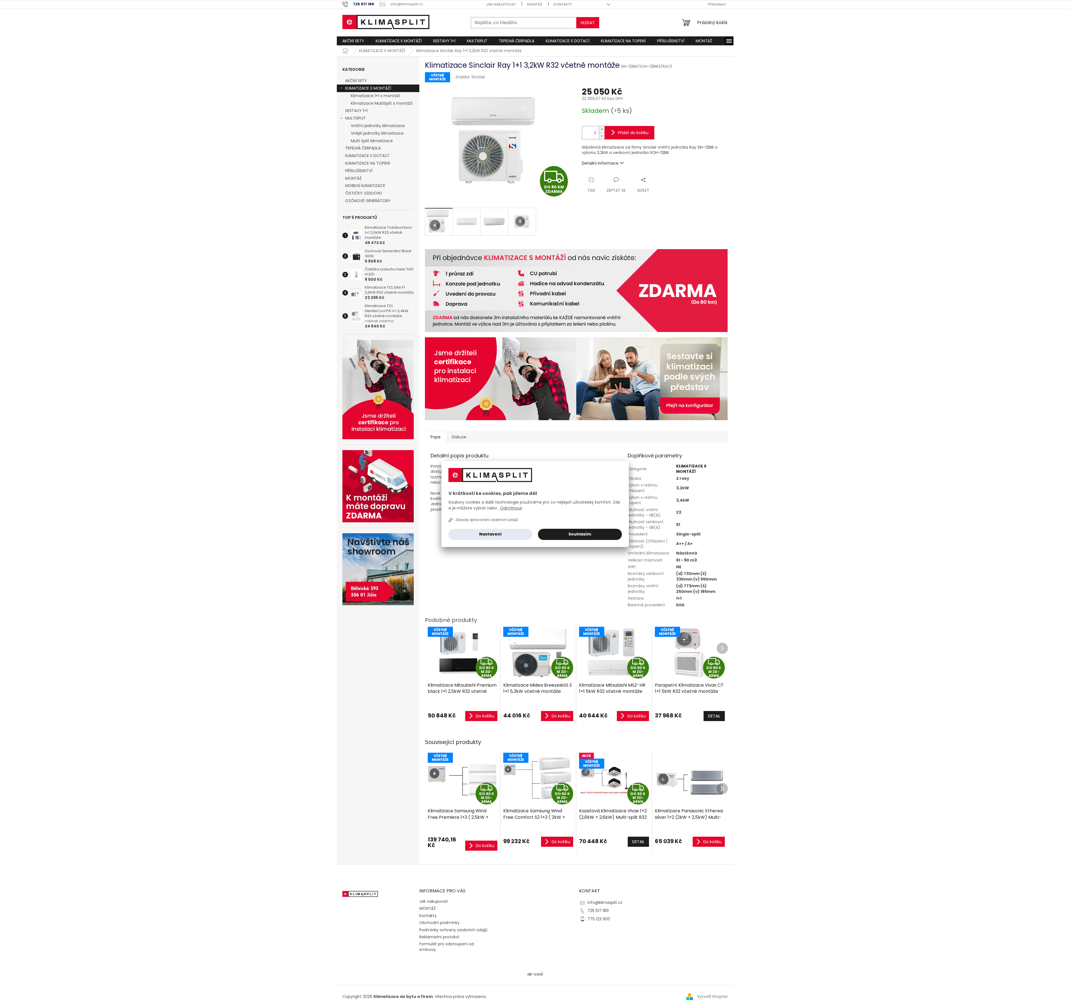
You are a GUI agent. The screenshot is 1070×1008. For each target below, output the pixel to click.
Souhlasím (579, 534)
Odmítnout (511, 508)
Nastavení (490, 534)
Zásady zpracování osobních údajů (486, 519)
